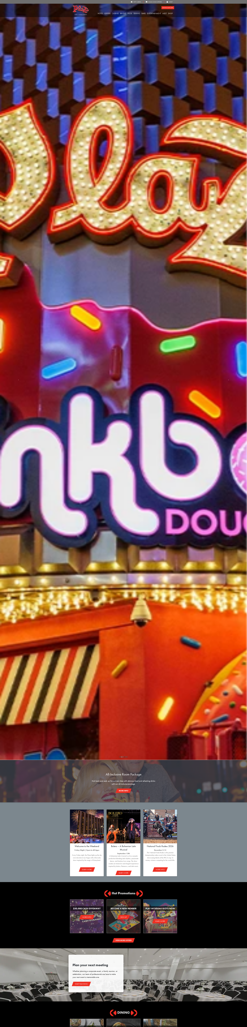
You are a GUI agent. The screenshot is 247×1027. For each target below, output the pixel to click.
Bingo (123, 13)
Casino (115, 13)
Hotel (100, 13)
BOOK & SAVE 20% (167, 7)
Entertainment (154, 13)
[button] (18, 380)
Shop (170, 13)
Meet (164, 13)
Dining (137, 13)
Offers (107, 13)
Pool (130, 13)
